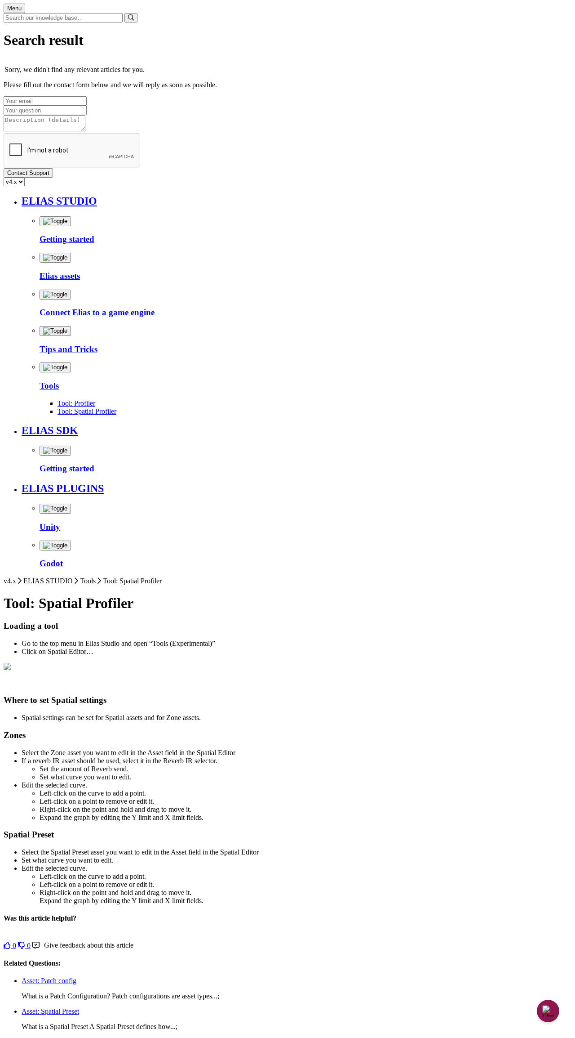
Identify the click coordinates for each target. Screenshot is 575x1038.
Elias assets (60, 276)
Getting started (67, 239)
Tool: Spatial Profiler (87, 411)
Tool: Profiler (76, 403)
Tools (49, 385)
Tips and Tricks (68, 349)
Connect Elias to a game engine (97, 312)
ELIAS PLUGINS (63, 488)
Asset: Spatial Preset (50, 1011)
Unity (50, 527)
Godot (51, 563)
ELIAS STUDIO (59, 201)
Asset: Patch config (49, 980)
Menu (14, 8)
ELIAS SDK (50, 430)
